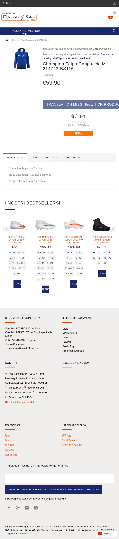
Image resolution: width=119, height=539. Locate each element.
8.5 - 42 (40, 263)
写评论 (78, 133)
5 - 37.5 (12, 268)
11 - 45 (51, 273)
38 (105, 253)
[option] (17, 254)
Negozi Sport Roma (16, 533)
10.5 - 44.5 (41, 273)
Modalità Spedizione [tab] (44, 157)
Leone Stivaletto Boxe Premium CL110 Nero (102, 240)
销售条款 (9, 445)
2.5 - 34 (13, 258)
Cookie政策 (11, 455)
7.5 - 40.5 (41, 258)
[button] (106, 533)
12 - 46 (51, 279)
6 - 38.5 (17, 273)
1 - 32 (12, 253)
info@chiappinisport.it (21, 402)
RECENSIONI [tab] (73, 157)
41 (99, 258)
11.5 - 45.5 (41, 279)
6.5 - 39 (41, 253)
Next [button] (113, 229)
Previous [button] (6, 229)
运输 (7, 435)
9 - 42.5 (50, 263)
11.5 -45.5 (69, 273)
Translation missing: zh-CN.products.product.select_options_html (17, 284)
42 (105, 258)
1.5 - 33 (21, 253)
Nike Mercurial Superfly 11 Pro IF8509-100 (74, 240)
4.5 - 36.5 (21, 263)
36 (94, 253)
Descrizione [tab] (15, 157)
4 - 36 (11, 263)
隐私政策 (9, 450)
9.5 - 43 (41, 268)
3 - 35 (21, 258)
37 (99, 253)
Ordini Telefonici (70, 440)
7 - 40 (50, 253)
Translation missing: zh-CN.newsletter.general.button (54, 489)
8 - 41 (50, 258)
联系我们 (66, 435)
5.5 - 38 (22, 268)
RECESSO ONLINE (72, 445)
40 (94, 258)
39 (110, 253)
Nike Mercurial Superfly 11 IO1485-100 (45, 240)
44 (99, 263)
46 (105, 263)
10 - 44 (50, 268)
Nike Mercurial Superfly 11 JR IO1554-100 (17, 240)
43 (110, 258)
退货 (7, 440)
